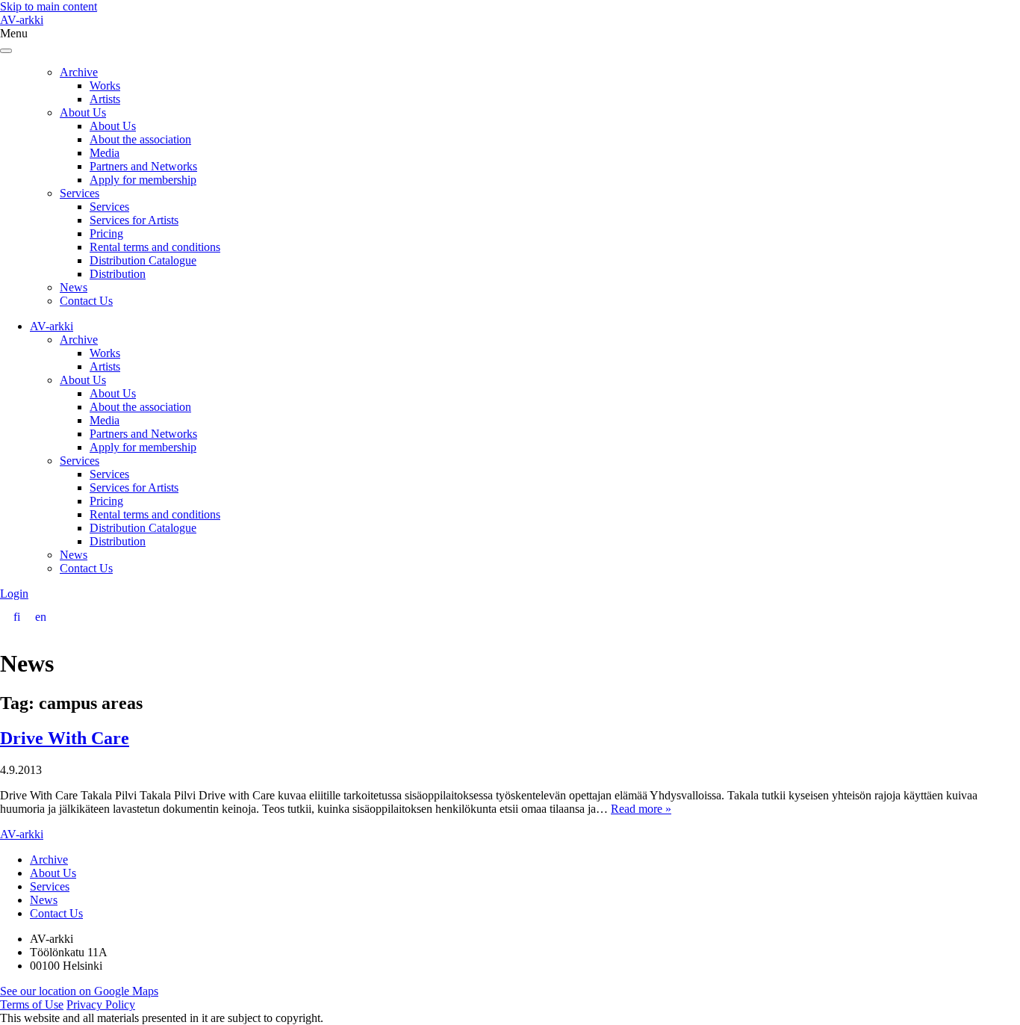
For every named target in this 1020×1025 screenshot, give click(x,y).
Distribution (118, 273)
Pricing (106, 233)
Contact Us (86, 300)
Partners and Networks (143, 166)
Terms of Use (31, 1004)
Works (105, 85)
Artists (105, 99)
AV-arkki (21, 19)
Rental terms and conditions (155, 247)
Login (14, 593)
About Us (83, 112)
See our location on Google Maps (79, 991)
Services (79, 193)
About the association (140, 139)
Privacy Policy (100, 1004)
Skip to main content (48, 6)
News (73, 287)
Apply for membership (143, 179)
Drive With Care (64, 738)
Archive (79, 72)
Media (104, 152)
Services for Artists (134, 220)
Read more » (641, 808)
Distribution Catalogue (143, 260)
